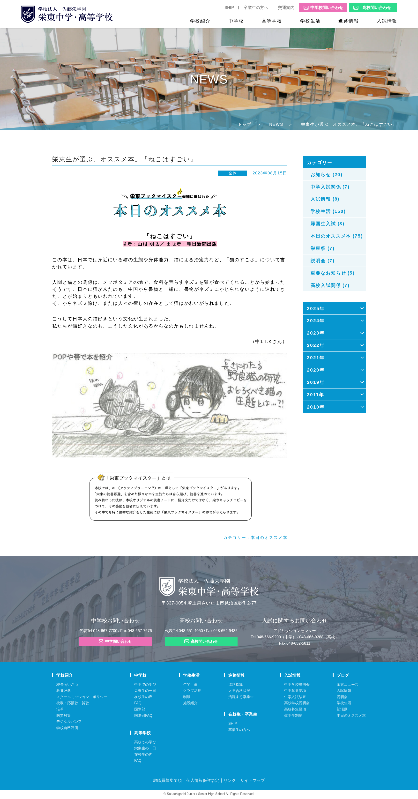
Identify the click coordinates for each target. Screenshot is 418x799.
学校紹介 (200, 20)
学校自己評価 (67, 728)
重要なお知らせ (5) (333, 273)
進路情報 (348, 20)
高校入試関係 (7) (330, 285)
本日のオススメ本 (269, 537)
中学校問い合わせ (326, 7)
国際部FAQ (143, 715)
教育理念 (63, 690)
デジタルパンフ (69, 721)
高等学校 (272, 20)
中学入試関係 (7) (330, 186)
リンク (230, 780)
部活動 (342, 709)
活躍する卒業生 (241, 697)
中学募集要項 (295, 690)
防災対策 (63, 715)
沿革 (60, 709)
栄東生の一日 (145, 690)
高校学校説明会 (297, 703)
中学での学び (145, 684)
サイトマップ (252, 780)
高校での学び (145, 742)
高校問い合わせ (376, 7)
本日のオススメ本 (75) (337, 236)
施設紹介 (190, 703)
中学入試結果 (295, 697)
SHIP (229, 7)
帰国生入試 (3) (328, 223)
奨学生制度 (293, 715)
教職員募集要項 (167, 780)
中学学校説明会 (297, 684)
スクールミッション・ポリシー (81, 697)
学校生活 (310, 20)
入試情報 (387, 20)
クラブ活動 (192, 690)
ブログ (343, 675)
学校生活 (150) (328, 211)
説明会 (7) (323, 260)
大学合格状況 (239, 690)
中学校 (236, 20)
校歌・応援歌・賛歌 (72, 703)
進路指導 (235, 684)
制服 (186, 697)
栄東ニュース (347, 684)
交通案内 (286, 7)
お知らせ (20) (327, 174)
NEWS (276, 124)
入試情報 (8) (325, 199)
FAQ (138, 703)
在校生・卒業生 (242, 714)
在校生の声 (143, 697)
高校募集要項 (295, 709)
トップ (245, 124)
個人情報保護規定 (202, 780)
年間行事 (190, 684)
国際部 (139, 709)
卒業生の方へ (256, 7)
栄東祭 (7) (323, 248)
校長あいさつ (67, 684)
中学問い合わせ (118, 641)
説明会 (342, 697)
